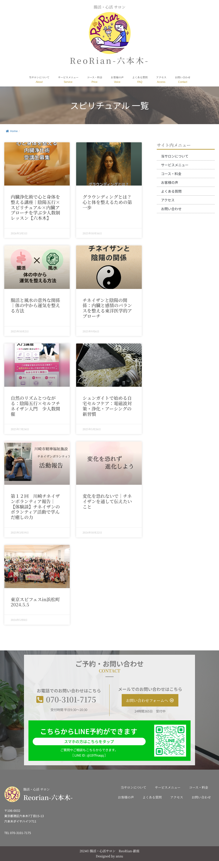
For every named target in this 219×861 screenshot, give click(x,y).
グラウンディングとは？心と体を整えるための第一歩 (107, 202)
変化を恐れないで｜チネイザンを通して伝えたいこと (107, 501)
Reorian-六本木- (48, 797)
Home (14, 131)
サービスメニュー (68, 77)
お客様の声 (117, 77)
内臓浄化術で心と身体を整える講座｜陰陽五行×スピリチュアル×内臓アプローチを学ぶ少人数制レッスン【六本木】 (35, 207)
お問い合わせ (182, 77)
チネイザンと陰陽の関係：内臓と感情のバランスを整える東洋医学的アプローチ (107, 308)
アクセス (161, 77)
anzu (119, 856)
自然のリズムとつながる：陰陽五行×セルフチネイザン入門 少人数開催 (35, 406)
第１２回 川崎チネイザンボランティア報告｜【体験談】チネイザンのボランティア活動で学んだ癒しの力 (35, 506)
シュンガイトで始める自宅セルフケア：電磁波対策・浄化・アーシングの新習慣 (107, 406)
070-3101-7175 (71, 699)
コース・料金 (94, 77)
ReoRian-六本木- (109, 60)
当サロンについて (39, 77)
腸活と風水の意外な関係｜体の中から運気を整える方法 (35, 305)
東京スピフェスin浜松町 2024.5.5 (37, 602)
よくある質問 (140, 77)
